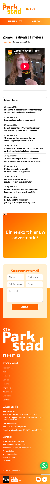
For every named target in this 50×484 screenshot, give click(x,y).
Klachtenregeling (10, 454)
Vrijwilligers (8, 388)
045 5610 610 (14, 444)
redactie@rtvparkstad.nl (17, 448)
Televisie (6, 376)
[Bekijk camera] (38, 479)
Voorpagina (8, 368)
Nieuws (6, 384)
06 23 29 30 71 (14, 441)
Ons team (7, 396)
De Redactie (8, 460)
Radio (5, 372)
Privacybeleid (8, 451)
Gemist (6, 380)
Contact (6, 400)
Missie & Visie (9, 457)
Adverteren (7, 392)
